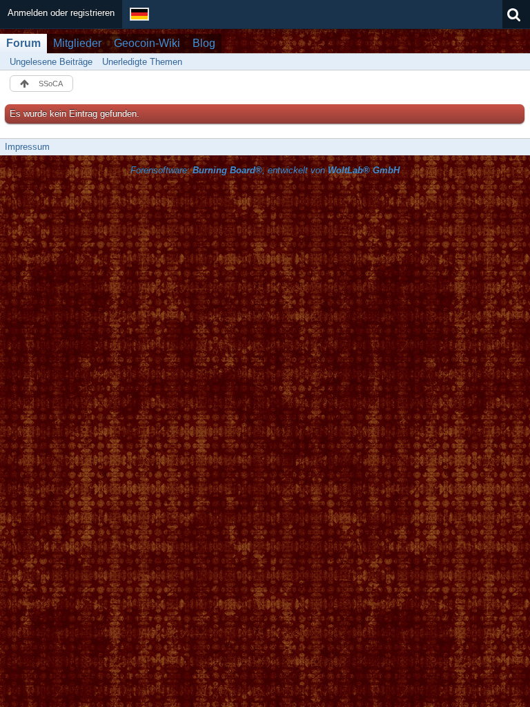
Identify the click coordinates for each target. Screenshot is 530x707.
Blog (204, 43)
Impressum (27, 147)
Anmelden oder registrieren (61, 13)
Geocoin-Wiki (147, 43)
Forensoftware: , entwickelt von (265, 170)
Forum (23, 43)
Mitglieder (77, 43)
